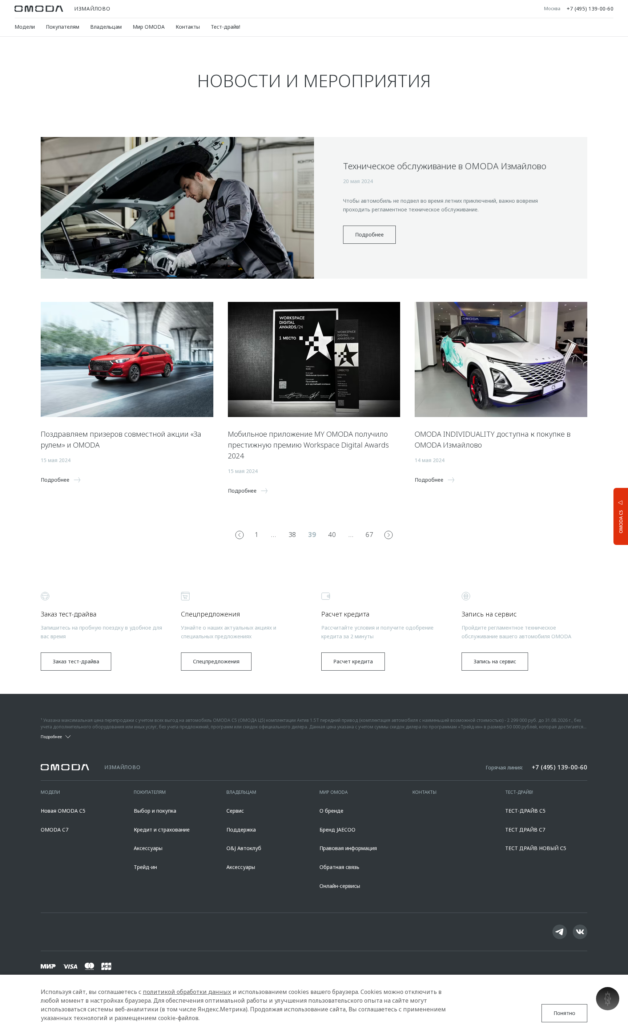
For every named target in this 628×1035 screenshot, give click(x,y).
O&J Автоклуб (243, 848)
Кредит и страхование (162, 829)
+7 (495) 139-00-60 (590, 8)
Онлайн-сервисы (339, 885)
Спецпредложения (216, 661)
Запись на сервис (495, 661)
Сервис (235, 810)
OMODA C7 (54, 829)
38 (292, 534)
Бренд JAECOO (337, 829)
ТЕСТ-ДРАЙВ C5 (525, 810)
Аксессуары (148, 848)
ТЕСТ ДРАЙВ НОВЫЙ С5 (535, 848)
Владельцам (106, 26)
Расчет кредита (353, 661)
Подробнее (369, 234)
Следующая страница (388, 534)
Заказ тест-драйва (76, 661)
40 (332, 534)
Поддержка (241, 829)
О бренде (331, 810)
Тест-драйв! (225, 26)
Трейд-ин (145, 867)
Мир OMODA (149, 26)
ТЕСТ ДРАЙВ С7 (525, 829)
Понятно (564, 1013)
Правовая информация (348, 848)
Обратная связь (339, 867)
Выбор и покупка (155, 810)
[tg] (559, 932)
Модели (25, 26)
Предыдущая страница (239, 534)
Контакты (188, 26)
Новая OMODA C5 (63, 810)
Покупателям (62, 26)
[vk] (580, 932)
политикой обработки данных (187, 992)
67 (369, 534)
